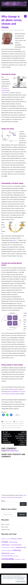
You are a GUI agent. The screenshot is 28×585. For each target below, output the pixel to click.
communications (16, 545)
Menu (14, 10)
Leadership (10, 425)
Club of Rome (5, 92)
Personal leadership (7, 555)
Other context (4, 527)
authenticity (3, 538)
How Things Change (13, 451)
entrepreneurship (21, 547)
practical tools (15, 555)
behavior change (20, 421)
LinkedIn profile (13, 389)
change (3, 423)
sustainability (17, 427)
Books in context (5, 524)
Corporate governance (5, 547)
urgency (23, 559)
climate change (13, 542)
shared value (10, 427)
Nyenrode (15, 425)
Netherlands (5, 553)
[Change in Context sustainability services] (14, 3)
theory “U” (15, 240)
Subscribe (22, 514)
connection (15, 423)
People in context (7, 421)
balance (8, 538)
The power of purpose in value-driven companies (7, 437)
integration (4, 425)
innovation (3, 550)
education (21, 423)
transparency (18, 559)
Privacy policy (7, 565)
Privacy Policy (21, 578)
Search (23, 504)
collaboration (9, 423)
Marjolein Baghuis (19, 30)
